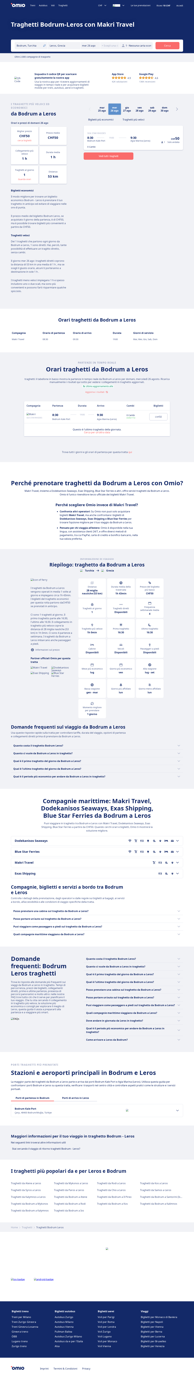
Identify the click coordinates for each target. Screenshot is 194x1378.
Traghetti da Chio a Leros (111, 1190)
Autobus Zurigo (64, 1317)
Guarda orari (24, 179)
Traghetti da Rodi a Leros (111, 1183)
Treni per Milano (21, 1317)
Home (14, 1227)
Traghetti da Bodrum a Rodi (70, 1203)
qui (130, 452)
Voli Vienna (104, 1346)
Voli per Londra (107, 1326)
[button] (90, 45)
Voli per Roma (106, 1322)
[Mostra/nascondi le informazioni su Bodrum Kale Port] (177, 1110)
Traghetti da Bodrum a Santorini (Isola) (162, 1197)
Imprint (44, 1368)
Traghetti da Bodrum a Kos (112, 1203)
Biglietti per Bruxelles (153, 1341)
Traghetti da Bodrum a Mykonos (29, 1203)
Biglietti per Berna (151, 1331)
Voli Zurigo (104, 1331)
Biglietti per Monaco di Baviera (159, 1317)
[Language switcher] (119, 5)
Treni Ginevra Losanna (25, 1326)
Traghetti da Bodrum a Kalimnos (158, 1203)
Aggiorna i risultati (94, 392)
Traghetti (63, 5)
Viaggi (144, 1311)
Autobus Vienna (64, 1326)
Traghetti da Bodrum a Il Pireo (114, 1197)
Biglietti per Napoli (152, 1322)
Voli (53, 5)
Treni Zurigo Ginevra (24, 1322)
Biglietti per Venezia (152, 1346)
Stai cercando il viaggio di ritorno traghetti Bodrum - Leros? (46, 1148)
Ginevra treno (20, 1331)
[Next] (177, 109)
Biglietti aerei (106, 1311)
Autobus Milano (64, 1322)
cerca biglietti (25, 140)
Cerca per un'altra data (97, 432)
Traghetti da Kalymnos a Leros (28, 1197)
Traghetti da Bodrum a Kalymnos (30, 1210)
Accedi (179, 5)
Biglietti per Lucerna (153, 1336)
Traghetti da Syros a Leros (26, 1190)
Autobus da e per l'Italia (69, 1341)
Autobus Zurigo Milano (68, 1336)
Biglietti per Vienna (152, 1326)
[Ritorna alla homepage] (20, 5)
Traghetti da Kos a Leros (154, 1183)
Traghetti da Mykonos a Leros (71, 1183)
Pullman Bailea (63, 1331)
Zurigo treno (19, 1346)
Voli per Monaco (107, 1341)
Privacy (86, 1368)
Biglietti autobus (65, 1311)
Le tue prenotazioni (141, 5)
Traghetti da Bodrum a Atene (70, 1197)
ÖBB (14, 1336)
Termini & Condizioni (65, 1368)
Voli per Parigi (106, 1317)
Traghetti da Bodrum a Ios (69, 1210)
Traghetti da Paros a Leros (69, 1190)
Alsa (57, 1346)
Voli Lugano (105, 1336)
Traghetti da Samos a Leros (155, 1190)
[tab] (101, 119)
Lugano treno (20, 1341)
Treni (32, 5)
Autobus (43, 5)
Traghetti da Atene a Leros (26, 1183)
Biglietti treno (20, 1311)
